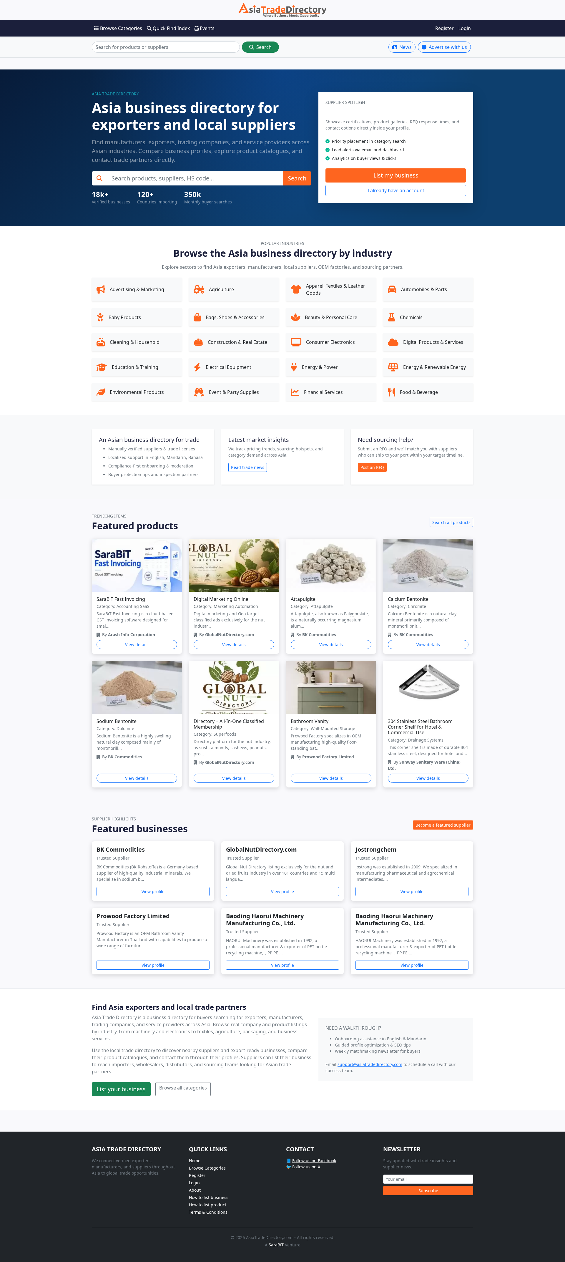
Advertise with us (447, 47)
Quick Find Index (171, 28)
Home (194, 1160)
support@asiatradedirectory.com (370, 1064)
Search (263, 47)
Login (464, 28)
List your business (121, 1089)
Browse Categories (120, 28)
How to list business (208, 1197)
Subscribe (428, 1190)
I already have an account (396, 190)
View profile (153, 891)
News (405, 47)
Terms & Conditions (208, 1212)
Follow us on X (306, 1167)
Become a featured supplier (443, 825)
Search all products (451, 522)
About (195, 1190)
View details (137, 644)
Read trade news (247, 467)
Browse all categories (183, 1087)
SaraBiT (276, 1245)
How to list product (207, 1205)
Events (207, 28)
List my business (395, 175)
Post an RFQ (372, 467)
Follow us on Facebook (314, 1160)
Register (444, 28)
